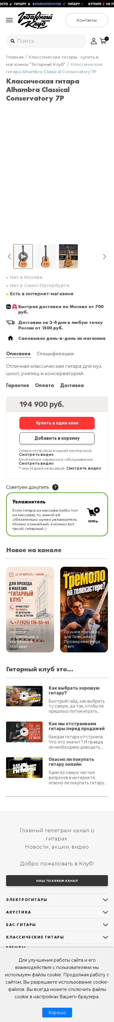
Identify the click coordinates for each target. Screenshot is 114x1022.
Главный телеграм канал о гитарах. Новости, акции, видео (57, 838)
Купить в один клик (57, 423)
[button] (9, 256)
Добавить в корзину (57, 438)
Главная (15, 57)
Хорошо (57, 1012)
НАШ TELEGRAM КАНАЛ (57, 880)
